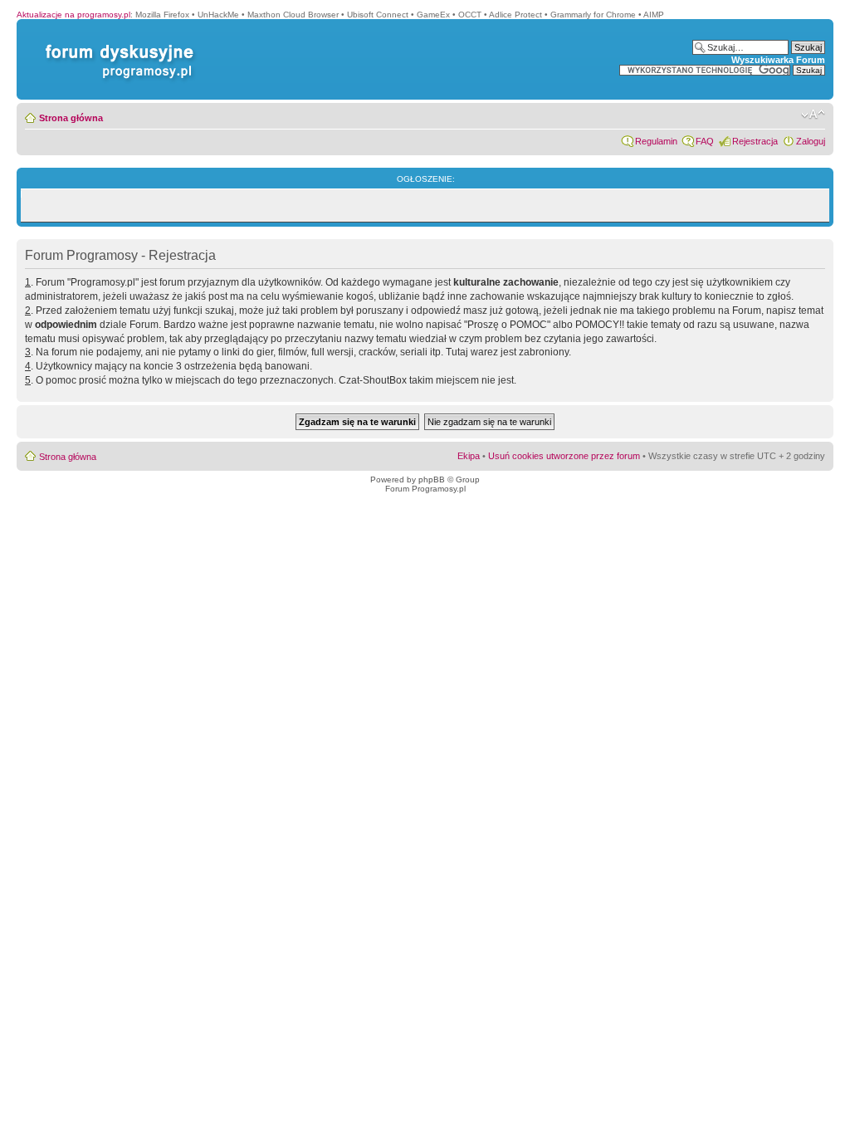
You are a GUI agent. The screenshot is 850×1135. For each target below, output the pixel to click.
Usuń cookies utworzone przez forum (564, 456)
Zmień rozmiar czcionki (813, 114)
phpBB (431, 479)
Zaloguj (810, 141)
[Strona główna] (116, 44)
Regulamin (656, 141)
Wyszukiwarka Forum (778, 60)
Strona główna (71, 118)
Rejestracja (755, 141)
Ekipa (468, 456)
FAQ (705, 141)
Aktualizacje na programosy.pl (73, 14)
